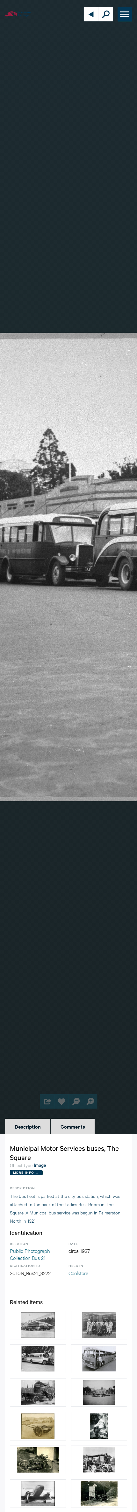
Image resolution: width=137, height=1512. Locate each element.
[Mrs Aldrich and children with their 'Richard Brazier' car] (99, 1460)
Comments (73, 1126)
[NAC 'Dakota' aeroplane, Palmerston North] (38, 1493)
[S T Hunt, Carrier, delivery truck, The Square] (99, 1392)
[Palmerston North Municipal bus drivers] (99, 1325)
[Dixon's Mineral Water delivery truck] (38, 1392)
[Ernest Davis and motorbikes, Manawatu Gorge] (99, 1493)
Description (28, 1126)
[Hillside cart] (38, 1426)
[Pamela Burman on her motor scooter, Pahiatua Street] (99, 1426)
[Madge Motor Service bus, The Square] (38, 1358)
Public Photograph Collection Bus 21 (30, 1254)
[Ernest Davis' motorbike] (38, 1460)
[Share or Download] (47, 1101)
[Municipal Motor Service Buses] (38, 1325)
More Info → (26, 1172)
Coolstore (78, 1272)
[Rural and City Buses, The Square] (99, 1358)
